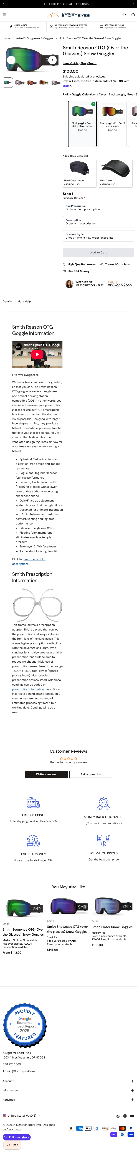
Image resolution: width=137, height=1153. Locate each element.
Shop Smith (88, 63)
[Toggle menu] (4, 14)
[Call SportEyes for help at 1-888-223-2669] (98, 284)
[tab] (7, 302)
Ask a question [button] (90, 774)
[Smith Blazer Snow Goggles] (113, 906)
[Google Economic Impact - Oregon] (25, 1026)
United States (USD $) (22, 1115)
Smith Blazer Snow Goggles (112, 927)
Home (6, 38)
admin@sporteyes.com (19, 1071)
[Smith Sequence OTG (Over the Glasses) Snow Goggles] (24, 908)
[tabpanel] (68, 524)
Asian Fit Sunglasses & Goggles (34, 38)
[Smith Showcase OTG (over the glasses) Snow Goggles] (68, 906)
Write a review (46, 774)
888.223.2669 (12, 1064)
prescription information (28, 689)
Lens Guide (70, 63)
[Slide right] (52, 60)
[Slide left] (11, 60)
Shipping (68, 76)
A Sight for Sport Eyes (27, 1125)
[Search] (124, 14)
